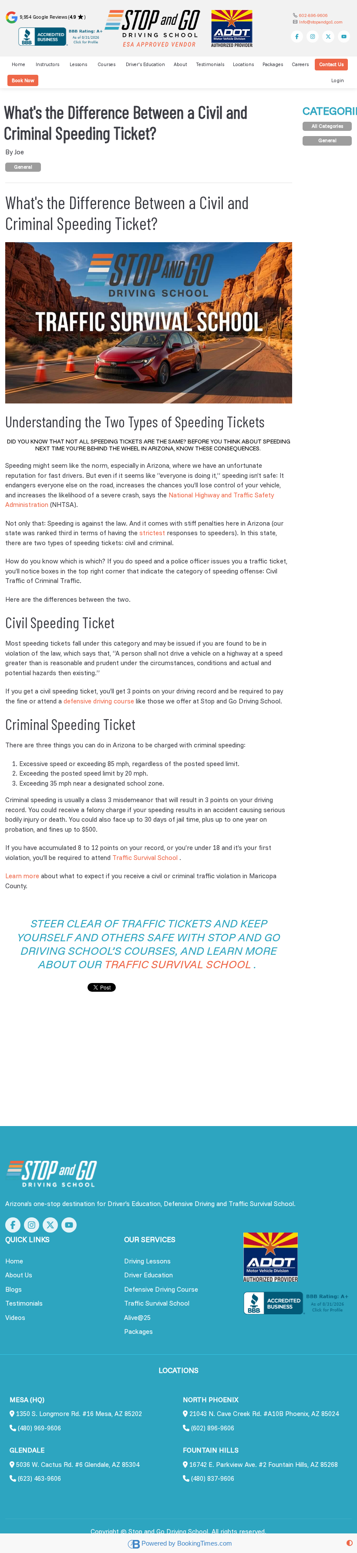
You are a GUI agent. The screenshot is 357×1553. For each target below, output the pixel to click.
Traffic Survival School (156, 1303)
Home (18, 64)
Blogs (13, 1289)
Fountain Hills (211, 1450)
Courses (106, 64)
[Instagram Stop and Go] (312, 36)
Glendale (27, 1450)
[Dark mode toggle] (350, 1543)
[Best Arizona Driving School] (51, 1174)
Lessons (78, 64)
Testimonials (210, 64)
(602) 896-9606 (211, 1428)
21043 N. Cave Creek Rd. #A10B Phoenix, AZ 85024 (263, 1414)
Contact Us (331, 64)
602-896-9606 (313, 15)
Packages (273, 64)
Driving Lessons (147, 1261)
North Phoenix (211, 1400)
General (23, 167)
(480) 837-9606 (211, 1478)
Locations (243, 64)
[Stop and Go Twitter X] (328, 36)
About (180, 64)
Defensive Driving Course (161, 1289)
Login (337, 80)
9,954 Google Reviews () (52, 17)
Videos (15, 1317)
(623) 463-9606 (38, 1478)
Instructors (47, 64)
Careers (300, 64)
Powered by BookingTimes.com (186, 1543)
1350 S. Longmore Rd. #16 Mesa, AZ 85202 (78, 1414)
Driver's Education (145, 64)
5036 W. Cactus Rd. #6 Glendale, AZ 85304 (76, 1464)
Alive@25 (137, 1317)
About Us (18, 1275)
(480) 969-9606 (38, 1428)
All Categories (327, 126)
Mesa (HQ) (27, 1400)
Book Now (23, 80)
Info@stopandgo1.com (321, 22)
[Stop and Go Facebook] (297, 36)
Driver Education (148, 1275)
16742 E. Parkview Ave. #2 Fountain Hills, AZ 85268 (263, 1464)
